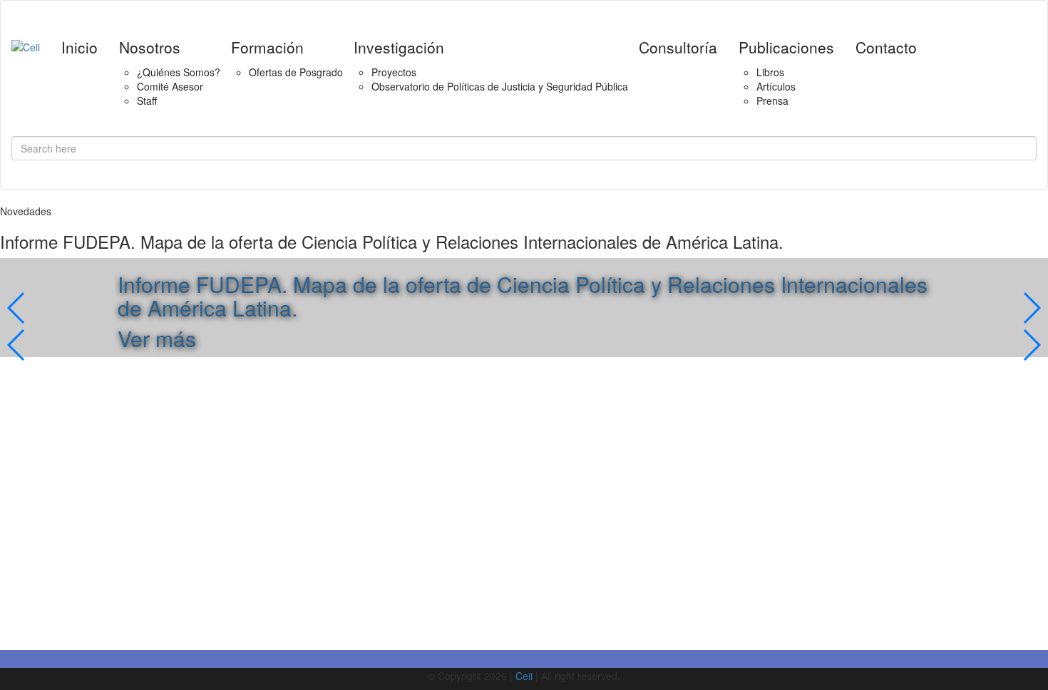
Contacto (886, 47)
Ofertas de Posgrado (296, 72)
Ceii (524, 676)
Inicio (79, 47)
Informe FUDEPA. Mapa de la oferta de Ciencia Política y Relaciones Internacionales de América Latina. (523, 296)
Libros (770, 72)
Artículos (776, 86)
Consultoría (678, 47)
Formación (267, 47)
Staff (147, 100)
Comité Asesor (170, 86)
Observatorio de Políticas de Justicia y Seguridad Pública (499, 86)
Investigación (399, 47)
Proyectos (393, 72)
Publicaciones (786, 47)
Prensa (772, 100)
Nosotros (149, 47)
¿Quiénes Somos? (178, 72)
